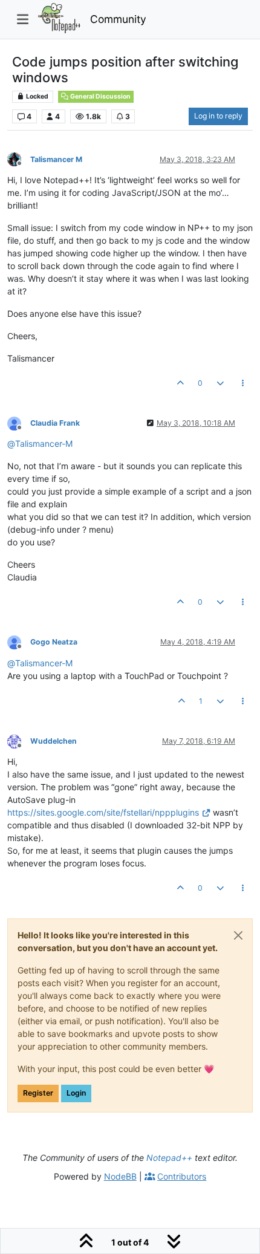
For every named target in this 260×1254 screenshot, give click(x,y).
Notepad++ (169, 1157)
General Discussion (100, 96)
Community (118, 19)
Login (76, 1092)
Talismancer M (56, 159)
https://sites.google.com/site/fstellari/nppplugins (103, 812)
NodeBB (120, 1176)
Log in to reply (218, 115)
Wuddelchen (53, 741)
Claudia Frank (55, 422)
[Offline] (18, 159)
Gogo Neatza (53, 641)
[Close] (238, 935)
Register (38, 1092)
